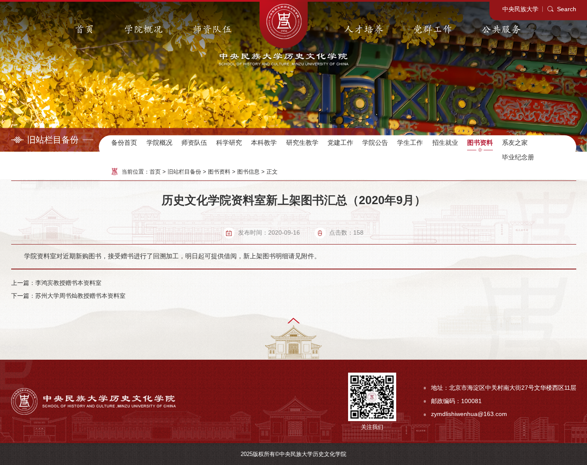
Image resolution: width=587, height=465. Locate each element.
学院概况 (143, 29)
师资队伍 (212, 29)
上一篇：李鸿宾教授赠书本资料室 (56, 283)
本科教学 (264, 142)
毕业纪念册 (518, 157)
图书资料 (480, 142)
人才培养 (364, 29)
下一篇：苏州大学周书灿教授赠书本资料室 (68, 296)
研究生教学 (302, 142)
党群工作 (432, 29)
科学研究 (229, 142)
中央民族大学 (520, 9)
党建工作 (340, 142)
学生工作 (410, 142)
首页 (85, 29)
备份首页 (124, 142)
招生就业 (445, 142)
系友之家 (515, 142)
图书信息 (248, 171)
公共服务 (501, 29)
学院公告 (375, 142)
